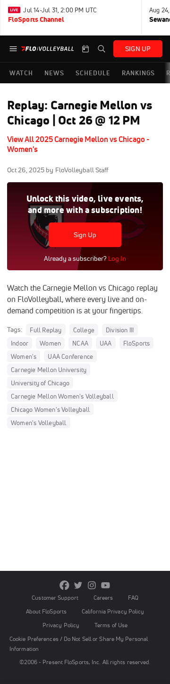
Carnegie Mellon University (48, 369)
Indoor (19, 343)
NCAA (80, 343)
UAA (106, 343)
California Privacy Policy (113, 611)
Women (50, 343)
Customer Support (55, 597)
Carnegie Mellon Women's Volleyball (62, 396)
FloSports (136, 343)
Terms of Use (111, 625)
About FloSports (46, 611)
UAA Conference (70, 356)
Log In (116, 258)
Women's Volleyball (39, 422)
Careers (103, 597)
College (83, 330)
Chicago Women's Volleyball (50, 409)
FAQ (133, 597)
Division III (120, 330)
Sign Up (85, 235)
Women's (23, 356)
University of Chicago (40, 383)
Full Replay (45, 330)
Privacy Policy (60, 625)
